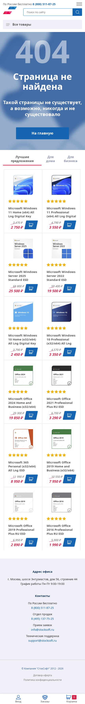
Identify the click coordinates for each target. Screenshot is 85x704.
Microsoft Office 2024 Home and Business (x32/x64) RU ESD (22, 405)
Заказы (45, 701)
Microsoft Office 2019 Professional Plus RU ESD (21, 530)
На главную (42, 133)
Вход (18, 701)
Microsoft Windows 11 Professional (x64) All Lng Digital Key (61, 214)
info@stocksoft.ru (42, 629)
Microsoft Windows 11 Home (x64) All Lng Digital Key (22, 212)
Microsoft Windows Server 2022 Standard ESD (61, 276)
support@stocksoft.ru (42, 640)
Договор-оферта (42, 675)
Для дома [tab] (50, 159)
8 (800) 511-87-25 (44, 4)
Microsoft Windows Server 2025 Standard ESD (22, 276)
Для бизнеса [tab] (70, 159)
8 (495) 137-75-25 (42, 619)
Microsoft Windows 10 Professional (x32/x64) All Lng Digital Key (61, 341)
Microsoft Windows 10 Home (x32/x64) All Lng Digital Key (22, 339)
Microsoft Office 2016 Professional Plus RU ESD (60, 530)
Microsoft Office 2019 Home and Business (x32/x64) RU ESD (60, 468)
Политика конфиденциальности (43, 680)
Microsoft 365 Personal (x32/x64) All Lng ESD (22, 466)
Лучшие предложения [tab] (22, 159)
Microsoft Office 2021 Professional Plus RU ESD (60, 403)
